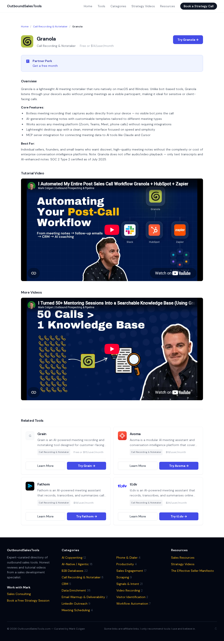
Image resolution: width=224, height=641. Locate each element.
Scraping (124, 577)
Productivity (126, 564)
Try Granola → (188, 40)
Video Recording (129, 590)
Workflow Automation (133, 604)
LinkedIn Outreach (76, 604)
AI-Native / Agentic (77, 564)
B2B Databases (75, 571)
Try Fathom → (86, 516)
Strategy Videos (143, 6)
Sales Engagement (131, 571)
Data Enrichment (76, 590)
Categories (118, 6)
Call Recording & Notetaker (50, 26)
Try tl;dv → (179, 516)
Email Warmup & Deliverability (85, 597)
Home (88, 6)
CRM (66, 584)
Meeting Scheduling (77, 610)
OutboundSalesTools (24, 6)
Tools (101, 6)
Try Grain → (86, 466)
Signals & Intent (129, 584)
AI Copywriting (74, 558)
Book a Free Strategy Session (28, 600)
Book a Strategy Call (199, 6)
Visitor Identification (132, 597)
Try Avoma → (179, 466)
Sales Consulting (19, 594)
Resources (167, 6)
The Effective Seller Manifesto (192, 571)
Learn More (45, 466)
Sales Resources (182, 558)
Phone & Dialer (128, 558)
